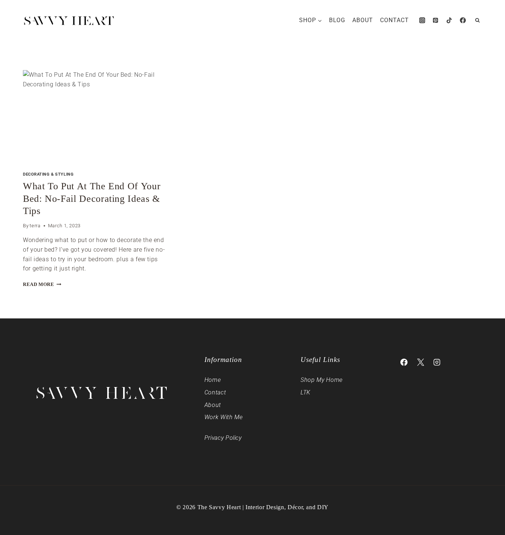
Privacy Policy (223, 437)
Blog (337, 20)
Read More (42, 284)
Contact (394, 20)
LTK (306, 392)
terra (35, 225)
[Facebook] (463, 20)
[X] (420, 362)
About (362, 20)
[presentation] (94, 117)
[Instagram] (422, 20)
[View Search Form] (477, 20)
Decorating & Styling (48, 174)
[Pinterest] (435, 20)
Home (212, 379)
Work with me (223, 417)
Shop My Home (322, 379)
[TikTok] (449, 20)
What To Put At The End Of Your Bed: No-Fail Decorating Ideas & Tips (91, 199)
